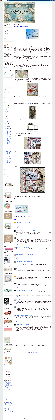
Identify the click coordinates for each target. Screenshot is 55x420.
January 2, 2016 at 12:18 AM (27, 261)
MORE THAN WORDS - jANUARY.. (8, 152)
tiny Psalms (7, 409)
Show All (11, 411)
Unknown (18, 222)
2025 (7, 92)
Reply (17, 227)
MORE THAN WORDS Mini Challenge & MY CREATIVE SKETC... (8, 134)
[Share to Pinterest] (31, 216)
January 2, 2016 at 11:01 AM (28, 276)
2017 (6, 105)
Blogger (39, 418)
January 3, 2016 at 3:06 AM (24, 299)
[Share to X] (29, 216)
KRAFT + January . (8, 156)
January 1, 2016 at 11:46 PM (28, 254)
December (9, 108)
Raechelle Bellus (19, 276)
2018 (7, 104)
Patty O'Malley (19, 261)
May (7, 123)
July (7, 120)
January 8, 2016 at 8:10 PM (24, 324)
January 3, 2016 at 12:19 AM (27, 290)
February (8, 128)
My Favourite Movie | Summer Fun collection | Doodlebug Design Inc (8, 384)
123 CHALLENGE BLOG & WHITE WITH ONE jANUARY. (8, 160)
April (7, 125)
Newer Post (17, 349)
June (7, 121)
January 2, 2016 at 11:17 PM (28, 283)
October (8, 114)
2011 (6, 176)
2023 (7, 95)
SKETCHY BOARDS (28, 103)
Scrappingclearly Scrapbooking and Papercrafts (8, 403)
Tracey (17, 247)
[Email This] (28, 216)
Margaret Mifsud (19, 315)
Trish (17, 268)
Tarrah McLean (8, 381)
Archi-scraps (7, 397)
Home (33, 349)
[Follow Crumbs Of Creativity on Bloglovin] (7, 27)
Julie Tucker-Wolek (19, 254)
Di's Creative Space (7, 390)
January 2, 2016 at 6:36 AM (23, 268)
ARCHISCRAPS (22, 68)
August (8, 118)
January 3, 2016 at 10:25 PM (28, 315)
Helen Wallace (19, 290)
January (8, 130)
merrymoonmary (30, 418)
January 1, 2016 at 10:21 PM (24, 247)
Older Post (48, 349)
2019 (6, 102)
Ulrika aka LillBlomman (20, 230)
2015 (6, 169)
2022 (7, 97)
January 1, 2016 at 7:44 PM (30, 230)
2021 (6, 99)
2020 (7, 100)
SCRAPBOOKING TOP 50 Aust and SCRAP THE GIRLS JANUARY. (8, 148)
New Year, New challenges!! (8, 166)
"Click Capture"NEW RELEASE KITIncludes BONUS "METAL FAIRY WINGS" (8, 393)
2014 (6, 171)
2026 (7, 90)
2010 (7, 177)
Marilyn (17, 299)
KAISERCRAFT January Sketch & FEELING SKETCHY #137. (8, 141)
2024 (7, 94)
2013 (6, 172)
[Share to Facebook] (30, 216)
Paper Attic (7, 408)
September (9, 115)
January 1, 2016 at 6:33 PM (25, 222)
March (8, 126)
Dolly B (17, 324)
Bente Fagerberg (19, 283)
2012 (6, 174)
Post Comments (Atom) (35, 352)
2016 (6, 107)
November (9, 111)
